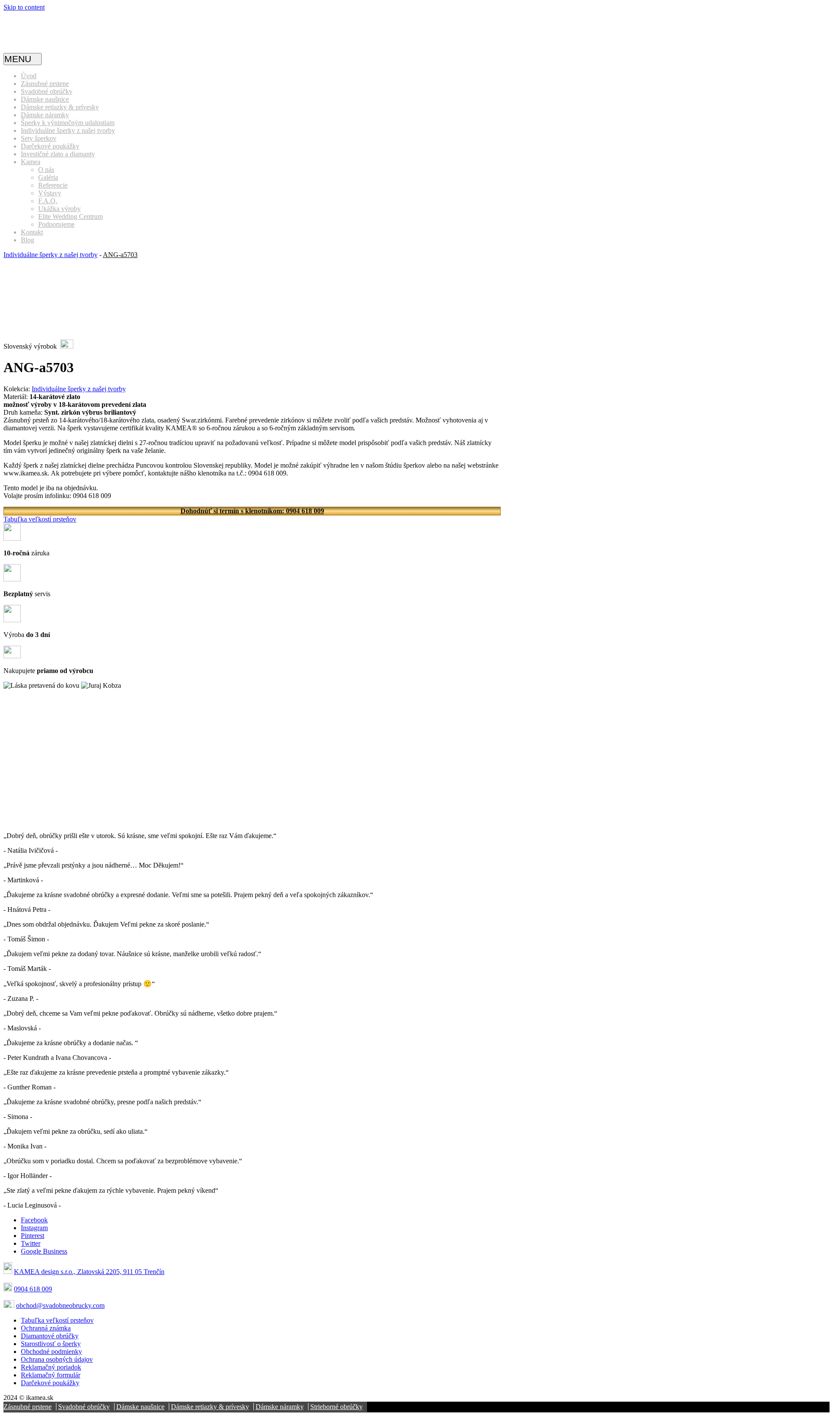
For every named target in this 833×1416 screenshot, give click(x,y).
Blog (27, 240)
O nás (46, 169)
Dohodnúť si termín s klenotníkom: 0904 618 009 (252, 511)
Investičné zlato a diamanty (58, 154)
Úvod (28, 75)
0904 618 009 (33, 1289)
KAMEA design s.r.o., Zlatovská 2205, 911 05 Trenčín (89, 1271)
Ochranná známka (46, 1328)
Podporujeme (56, 224)
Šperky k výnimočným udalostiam (68, 122)
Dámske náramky (45, 115)
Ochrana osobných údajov (57, 1359)
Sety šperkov (38, 138)
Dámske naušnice (45, 99)
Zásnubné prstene (45, 83)
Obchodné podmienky (51, 1351)
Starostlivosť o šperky (51, 1343)
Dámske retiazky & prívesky (60, 107)
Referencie (53, 185)
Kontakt (32, 232)
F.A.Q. (47, 201)
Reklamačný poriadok (51, 1367)
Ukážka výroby (59, 208)
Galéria (48, 177)
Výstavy (49, 193)
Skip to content (24, 7)
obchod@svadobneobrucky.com (60, 1305)
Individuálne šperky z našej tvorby (68, 130)
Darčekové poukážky (50, 146)
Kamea (30, 161)
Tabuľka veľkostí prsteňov (39, 519)
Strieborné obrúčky (336, 1406)
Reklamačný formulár (50, 1375)
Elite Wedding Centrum (70, 216)
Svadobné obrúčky (46, 91)
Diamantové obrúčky (50, 1336)
